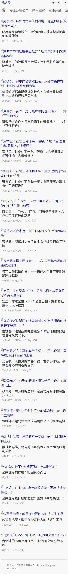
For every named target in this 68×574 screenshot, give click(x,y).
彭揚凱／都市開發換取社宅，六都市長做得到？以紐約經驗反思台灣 (32, 93)
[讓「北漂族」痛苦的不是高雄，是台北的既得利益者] (34, 438)
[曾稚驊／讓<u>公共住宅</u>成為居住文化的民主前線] (34, 412)
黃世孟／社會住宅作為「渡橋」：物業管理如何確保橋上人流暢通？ (33, 153)
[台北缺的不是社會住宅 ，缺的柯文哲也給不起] (34, 535)
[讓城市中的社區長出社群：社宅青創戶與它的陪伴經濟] (34, 53)
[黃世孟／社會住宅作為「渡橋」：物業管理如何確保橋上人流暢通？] (34, 143)
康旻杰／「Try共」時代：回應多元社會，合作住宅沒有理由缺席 (33, 213)
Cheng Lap (7, 524)
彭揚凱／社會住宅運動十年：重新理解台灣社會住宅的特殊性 (33, 183)
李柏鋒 (5, 550)
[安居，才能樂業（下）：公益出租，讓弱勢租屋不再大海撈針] (34, 293)
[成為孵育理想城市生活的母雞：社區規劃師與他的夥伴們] (34, 23)
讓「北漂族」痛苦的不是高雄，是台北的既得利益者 (33, 449)
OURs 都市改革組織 (11, 100)
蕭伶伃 (5, 41)
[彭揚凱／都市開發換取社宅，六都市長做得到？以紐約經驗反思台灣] (34, 83)
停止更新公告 (18, 10)
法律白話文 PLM (10, 370)
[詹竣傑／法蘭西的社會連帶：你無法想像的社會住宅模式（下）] (34, 323)
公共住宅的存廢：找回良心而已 (24, 472)
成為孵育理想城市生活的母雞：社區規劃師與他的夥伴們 (33, 33)
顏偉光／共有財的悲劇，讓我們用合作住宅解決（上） (33, 393)
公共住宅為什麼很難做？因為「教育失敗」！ (33, 498)
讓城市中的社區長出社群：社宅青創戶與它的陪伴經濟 (33, 63)
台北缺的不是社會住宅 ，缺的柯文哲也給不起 (32, 542)
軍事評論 (55, 10)
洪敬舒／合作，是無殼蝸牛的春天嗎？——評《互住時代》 (33, 123)
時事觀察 (38, 10)
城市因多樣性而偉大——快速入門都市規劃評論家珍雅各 (33, 273)
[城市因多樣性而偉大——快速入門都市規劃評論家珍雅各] (34, 263)
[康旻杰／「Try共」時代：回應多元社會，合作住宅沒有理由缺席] (34, 203)
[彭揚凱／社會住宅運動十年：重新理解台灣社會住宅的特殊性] (34, 173)
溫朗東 (5, 456)
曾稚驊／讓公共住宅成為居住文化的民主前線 (33, 421)
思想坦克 (6, 426)
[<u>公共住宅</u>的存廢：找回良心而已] (34, 466)
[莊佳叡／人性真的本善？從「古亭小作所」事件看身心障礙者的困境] (34, 352)
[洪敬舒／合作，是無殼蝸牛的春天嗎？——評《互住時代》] (34, 113)
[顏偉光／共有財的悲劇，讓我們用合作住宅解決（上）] (34, 382)
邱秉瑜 (5, 280)
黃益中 (5, 477)
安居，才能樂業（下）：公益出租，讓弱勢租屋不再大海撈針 (33, 303)
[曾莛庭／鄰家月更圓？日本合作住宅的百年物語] (34, 233)
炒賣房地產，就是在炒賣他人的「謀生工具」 (33, 519)
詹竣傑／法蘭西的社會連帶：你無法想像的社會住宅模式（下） (33, 333)
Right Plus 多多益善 (11, 310)
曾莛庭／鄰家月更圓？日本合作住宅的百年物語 (33, 243)
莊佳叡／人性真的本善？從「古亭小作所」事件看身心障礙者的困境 (33, 363)
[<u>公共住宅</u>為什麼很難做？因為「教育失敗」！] (34, 490)
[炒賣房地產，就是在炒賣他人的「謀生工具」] (34, 513)
